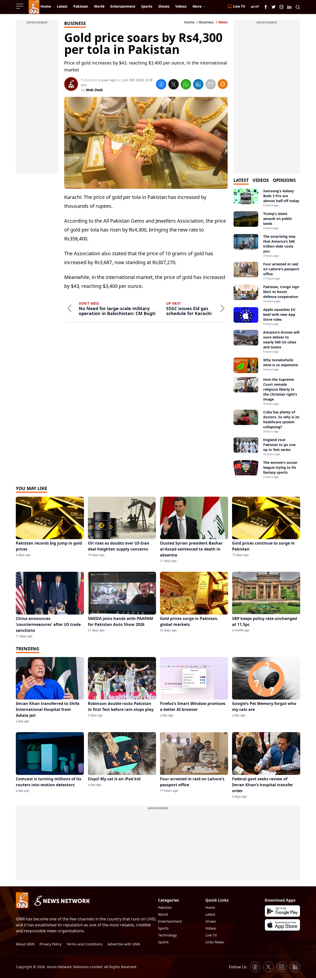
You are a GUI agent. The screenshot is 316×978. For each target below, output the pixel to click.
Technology (167, 935)
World (163, 914)
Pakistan (165, 907)
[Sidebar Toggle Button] (20, 6)
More (197, 6)
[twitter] (173, 85)
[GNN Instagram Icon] (281, 7)
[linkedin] (198, 85)
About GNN (25, 944)
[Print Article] (223, 84)
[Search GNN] (297, 7)
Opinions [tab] (284, 180)
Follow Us (238, 967)
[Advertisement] (37, 99)
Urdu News (214, 942)
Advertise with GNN (124, 944)
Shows (210, 921)
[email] (210, 85)
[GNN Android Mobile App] (282, 911)
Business (206, 22)
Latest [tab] (241, 180)
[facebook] (161, 85)
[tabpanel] (267, 334)
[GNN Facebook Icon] (266, 7)
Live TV (211, 935)
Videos (210, 928)
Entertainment (170, 921)
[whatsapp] (186, 85)
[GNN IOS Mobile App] (282, 925)
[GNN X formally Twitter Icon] (274, 7)
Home (189, 22)
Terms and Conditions (84, 944)
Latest (210, 914)
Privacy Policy (50, 944)
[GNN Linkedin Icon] (289, 7)
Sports (163, 928)
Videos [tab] (261, 180)
